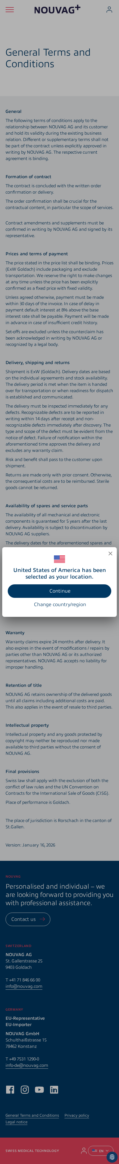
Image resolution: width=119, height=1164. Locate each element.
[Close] (110, 553)
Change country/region (60, 604)
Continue (60, 591)
